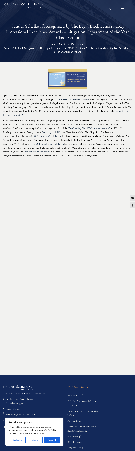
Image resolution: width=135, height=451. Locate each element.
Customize (17, 440)
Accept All (52, 440)
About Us (64, 44)
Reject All (34, 440)
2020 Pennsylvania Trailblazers (49, 144)
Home (53, 44)
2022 (52, 132)
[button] (122, 9)
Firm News (77, 44)
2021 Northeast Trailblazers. (47, 136)
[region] (34, 432)
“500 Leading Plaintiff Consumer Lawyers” (89, 128)
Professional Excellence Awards (74, 99)
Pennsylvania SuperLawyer (37, 151)
